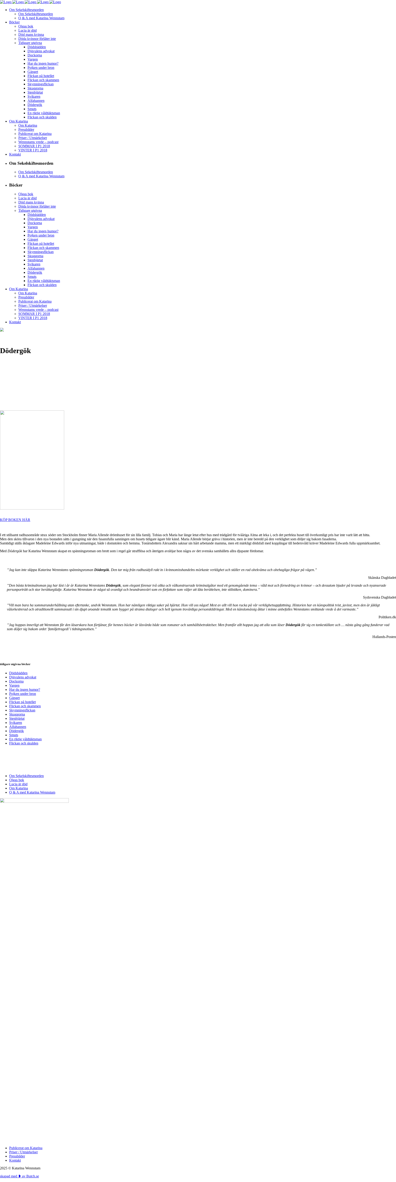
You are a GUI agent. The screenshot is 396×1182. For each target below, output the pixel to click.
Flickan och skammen (25, 706)
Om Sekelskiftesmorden (26, 776)
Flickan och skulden (23, 743)
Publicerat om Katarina (25, 1148)
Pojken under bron (22, 694)
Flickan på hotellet (22, 702)
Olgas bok (16, 780)
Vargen (14, 685)
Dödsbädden (18, 673)
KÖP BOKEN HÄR (15, 520)
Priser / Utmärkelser (23, 1152)
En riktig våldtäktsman (25, 739)
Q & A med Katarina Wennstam (32, 792)
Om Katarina (18, 788)
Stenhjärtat (17, 718)
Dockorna (16, 681)
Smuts (13, 735)
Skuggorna (17, 714)
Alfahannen (17, 727)
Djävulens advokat (22, 677)
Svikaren (15, 723)
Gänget (14, 698)
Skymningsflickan (22, 710)
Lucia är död (18, 784)
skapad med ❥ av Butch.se (19, 1176)
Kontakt (15, 1160)
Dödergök (16, 731)
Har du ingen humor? (24, 689)
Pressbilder (17, 1156)
